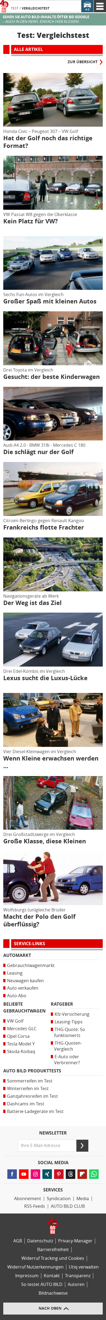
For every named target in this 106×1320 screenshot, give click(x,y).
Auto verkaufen (22, 988)
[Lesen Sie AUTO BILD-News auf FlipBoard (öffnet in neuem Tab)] (82, 1174)
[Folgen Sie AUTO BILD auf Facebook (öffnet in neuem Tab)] (12, 1174)
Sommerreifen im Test (29, 1081)
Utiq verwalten (84, 1267)
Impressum (27, 1275)
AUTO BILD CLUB (68, 1206)
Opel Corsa (18, 1036)
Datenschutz (40, 1240)
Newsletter (53, 1133)
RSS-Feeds (34, 1206)
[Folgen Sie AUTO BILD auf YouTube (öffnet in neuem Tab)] (24, 1174)
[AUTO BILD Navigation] (100, 6)
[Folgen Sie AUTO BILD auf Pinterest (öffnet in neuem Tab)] (59, 1174)
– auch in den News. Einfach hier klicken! (46, 19)
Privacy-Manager (75, 1240)
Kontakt (52, 1275)
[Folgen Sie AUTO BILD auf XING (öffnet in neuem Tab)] (47, 1174)
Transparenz (78, 1275)
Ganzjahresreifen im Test (32, 1096)
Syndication (59, 1198)
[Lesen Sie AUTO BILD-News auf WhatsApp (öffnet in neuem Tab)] (94, 1174)
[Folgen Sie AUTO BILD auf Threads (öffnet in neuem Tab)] (70, 1174)
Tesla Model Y (21, 1044)
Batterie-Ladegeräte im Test (35, 1111)
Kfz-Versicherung (72, 1014)
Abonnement (27, 1198)
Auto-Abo (16, 995)
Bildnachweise (53, 1293)
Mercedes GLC (21, 1028)
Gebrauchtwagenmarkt (31, 965)
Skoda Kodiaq (21, 1051)
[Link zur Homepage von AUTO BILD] (4, 6)
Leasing (15, 973)
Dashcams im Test (25, 1103)
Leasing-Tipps (69, 1021)
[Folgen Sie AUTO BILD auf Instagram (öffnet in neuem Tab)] (35, 1174)
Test (14, 8)
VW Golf (15, 1021)
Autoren (76, 1284)
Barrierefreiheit (53, 1249)
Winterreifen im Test (28, 1088)
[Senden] (82, 1146)
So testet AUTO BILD (42, 1284)
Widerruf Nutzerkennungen (35, 1267)
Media (82, 1198)
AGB (17, 1240)
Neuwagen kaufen (25, 980)
